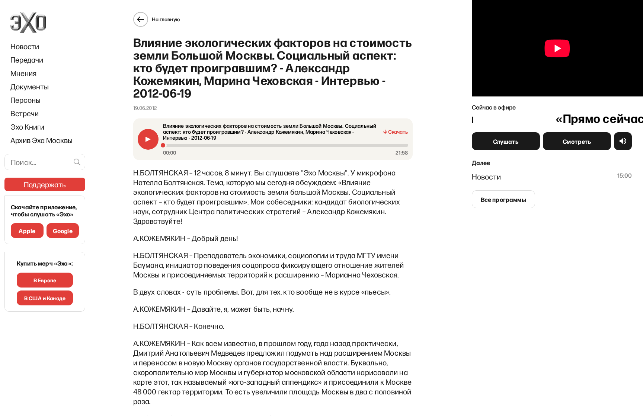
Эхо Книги (27, 126)
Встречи (24, 113)
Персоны (25, 100)
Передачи (26, 59)
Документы (29, 86)
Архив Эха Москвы (41, 140)
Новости (24, 46)
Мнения (23, 73)
